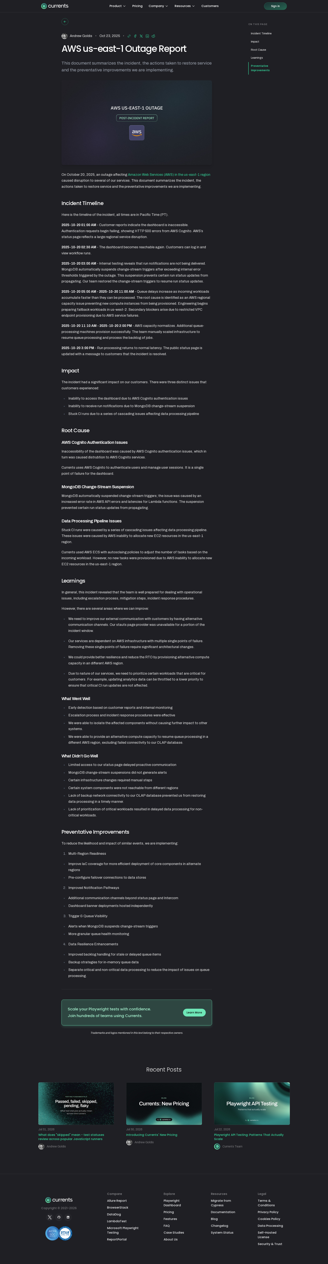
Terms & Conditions (266, 1203)
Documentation (223, 1212)
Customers (210, 6)
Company (156, 6)
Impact (255, 41)
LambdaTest (117, 1221)
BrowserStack (117, 1207)
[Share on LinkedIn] (147, 36)
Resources (183, 6)
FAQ (167, 1226)
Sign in (275, 6)
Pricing (137, 6)
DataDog (114, 1214)
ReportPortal (117, 1239)
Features (170, 1219)
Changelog (219, 1226)
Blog (214, 1219)
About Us (171, 1239)
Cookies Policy (269, 1219)
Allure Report (117, 1201)
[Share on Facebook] (135, 36)
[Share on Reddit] (153, 36)
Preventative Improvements (260, 68)
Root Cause (258, 49)
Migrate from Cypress (221, 1203)
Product (116, 6)
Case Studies (174, 1232)
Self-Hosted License (267, 1234)
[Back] (65, 21)
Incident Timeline (261, 33)
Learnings (257, 57)
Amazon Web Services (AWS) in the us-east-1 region (169, 175)
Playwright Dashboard (172, 1203)
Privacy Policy (268, 1212)
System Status (222, 1232)
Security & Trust (270, 1244)
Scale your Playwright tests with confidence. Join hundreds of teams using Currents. (135, 1012)
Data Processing (270, 1226)
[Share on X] (141, 36)
